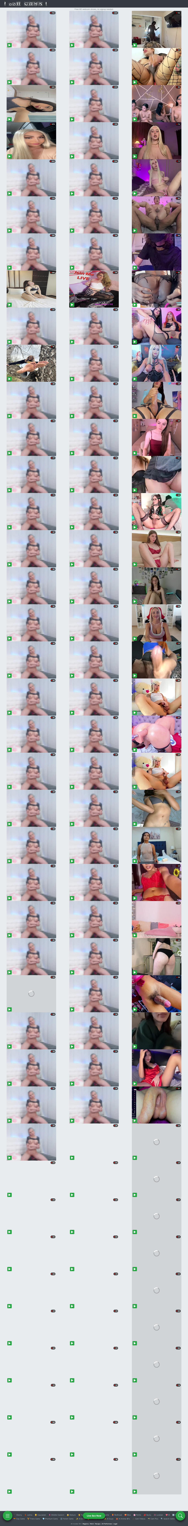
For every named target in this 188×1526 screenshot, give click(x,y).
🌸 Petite (137, 1515)
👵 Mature (71, 1515)
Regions (86, 1524)
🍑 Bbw (127, 1515)
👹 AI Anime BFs (123, 1519)
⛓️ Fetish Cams (66, 1519)
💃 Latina (28, 1515)
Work (92, 1524)
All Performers (107, 1524)
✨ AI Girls (80, 1519)
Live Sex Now (94, 1515)
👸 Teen (81, 1515)
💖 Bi (168, 1515)
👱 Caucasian (40, 1515)
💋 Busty (147, 1515)
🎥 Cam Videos (138, 1519)
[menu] (7, 1516)
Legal (115, 1524)
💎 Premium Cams (50, 1519)
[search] (180, 1516)
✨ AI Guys (108, 1519)
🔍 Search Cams (168, 1519)
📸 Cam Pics (153, 1519)
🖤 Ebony (18, 1515)
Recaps (97, 1524)
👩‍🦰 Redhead (117, 1515)
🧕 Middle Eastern (56, 1515)
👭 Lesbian (158, 1515)
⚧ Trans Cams (33, 1519)
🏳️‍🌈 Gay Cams (19, 1519)
